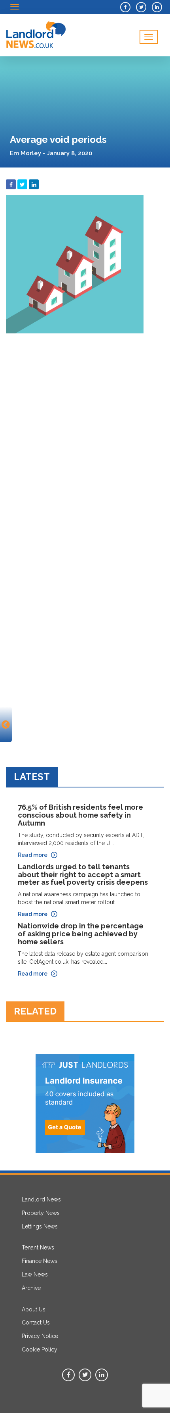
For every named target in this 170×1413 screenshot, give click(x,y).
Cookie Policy (39, 1349)
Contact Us (36, 1322)
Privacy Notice (40, 1336)
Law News (35, 1274)
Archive (31, 1288)
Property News (41, 1213)
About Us (33, 1309)
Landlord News (41, 1199)
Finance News (39, 1261)
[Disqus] (85, 436)
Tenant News (38, 1247)
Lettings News (40, 1226)
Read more (32, 855)
